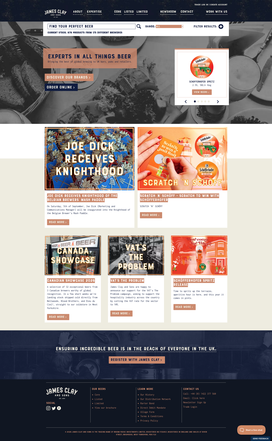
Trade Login (190, 406)
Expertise (94, 12)
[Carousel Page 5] (209, 101)
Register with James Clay (135, 359)
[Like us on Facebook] (59, 408)
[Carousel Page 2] (198, 101)
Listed (129, 12)
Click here (198, 398)
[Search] (139, 26)
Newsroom (168, 12)
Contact (187, 12)
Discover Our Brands (67, 77)
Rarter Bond (147, 403)
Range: (150, 26)
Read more (56, 222)
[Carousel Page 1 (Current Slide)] (195, 101)
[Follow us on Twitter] (54, 408)
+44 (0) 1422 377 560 (203, 393)
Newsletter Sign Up (194, 402)
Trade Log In (201, 4)
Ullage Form (147, 412)
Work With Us (216, 12)
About (77, 12)
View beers (200, 92)
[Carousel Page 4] (205, 101)
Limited (142, 12)
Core (117, 12)
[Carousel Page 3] (202, 101)
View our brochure (105, 407)
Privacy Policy (149, 420)
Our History (147, 394)
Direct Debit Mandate (153, 407)
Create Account (218, 4)
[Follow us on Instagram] (48, 408)
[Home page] (56, 16)
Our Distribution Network (155, 399)
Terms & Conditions (151, 416)
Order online (59, 87)
